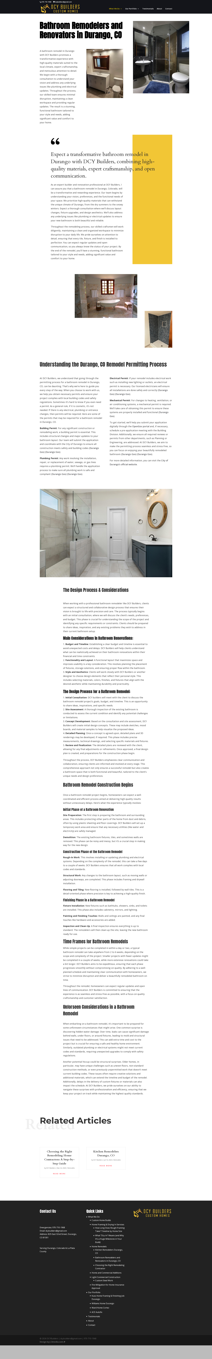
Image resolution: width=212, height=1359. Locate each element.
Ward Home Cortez (100, 1307)
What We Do (114, 9)
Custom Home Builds (101, 1220)
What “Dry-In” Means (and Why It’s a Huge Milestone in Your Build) (109, 1238)
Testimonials (148, 9)
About (159, 9)
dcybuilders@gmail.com (56, 1230)
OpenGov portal (140, 426)
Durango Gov (53, 452)
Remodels (71, 1168)
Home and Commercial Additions (106, 1272)
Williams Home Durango (103, 1303)
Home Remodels (99, 1246)
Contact (168, 9)
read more (59, 1174)
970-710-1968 (58, 1227)
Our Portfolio (131, 9)
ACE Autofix (97, 1312)
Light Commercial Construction (106, 1277)
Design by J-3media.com (51, 1341)
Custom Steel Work (104, 1280)
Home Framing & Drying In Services (108, 1224)
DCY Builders (50, 1168)
